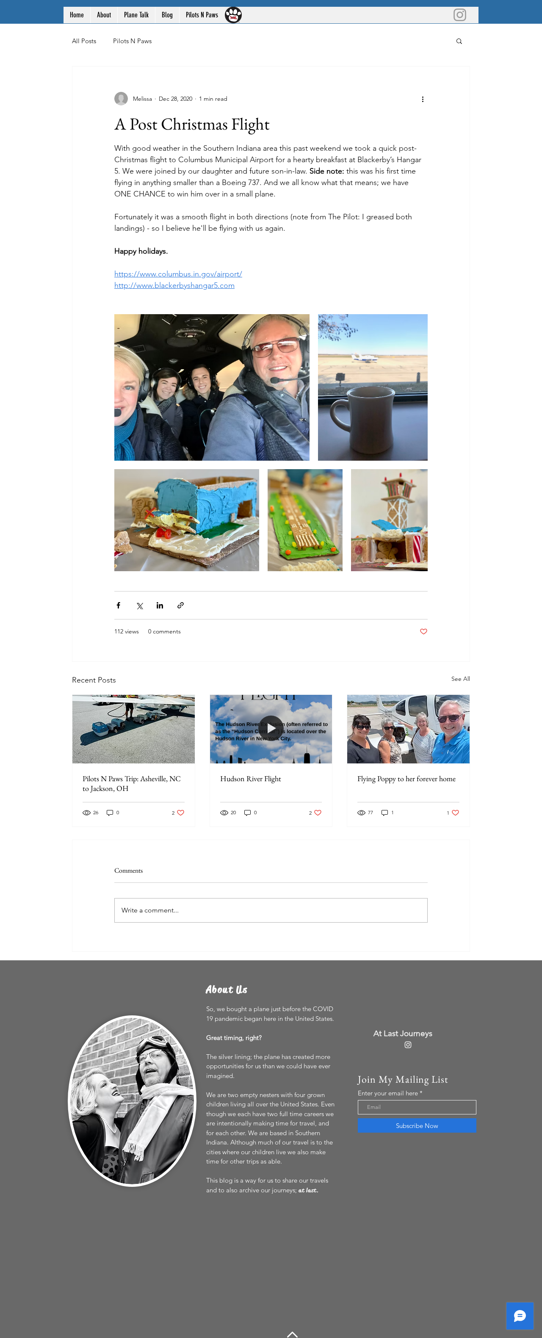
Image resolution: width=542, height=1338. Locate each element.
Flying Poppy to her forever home (406, 778)
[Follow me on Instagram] (408, 1044)
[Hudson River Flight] (271, 729)
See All (460, 679)
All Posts (84, 41)
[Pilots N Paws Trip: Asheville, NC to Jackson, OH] (133, 729)
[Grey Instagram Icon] (459, 14)
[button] (459, 40)
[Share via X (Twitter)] (139, 605)
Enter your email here (388, 1093)
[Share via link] (181, 605)
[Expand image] (212, 387)
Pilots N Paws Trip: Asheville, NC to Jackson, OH (132, 783)
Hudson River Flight (250, 778)
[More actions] (423, 99)
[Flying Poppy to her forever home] (408, 729)
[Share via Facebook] (118, 605)
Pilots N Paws (132, 41)
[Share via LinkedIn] (160, 605)
